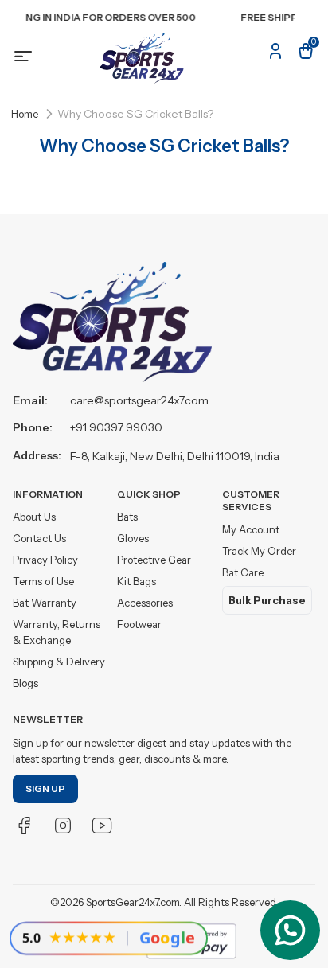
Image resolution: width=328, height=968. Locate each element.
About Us (34, 516)
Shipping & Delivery (59, 661)
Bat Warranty (44, 602)
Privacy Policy (45, 559)
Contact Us (39, 538)
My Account (250, 529)
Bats (127, 516)
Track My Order (259, 550)
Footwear (139, 624)
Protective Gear (154, 559)
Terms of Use (43, 581)
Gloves (133, 538)
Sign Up (45, 788)
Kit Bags (136, 581)
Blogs (25, 683)
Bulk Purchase (267, 600)
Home (24, 113)
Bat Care (243, 572)
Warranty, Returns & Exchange (56, 632)
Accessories (145, 602)
